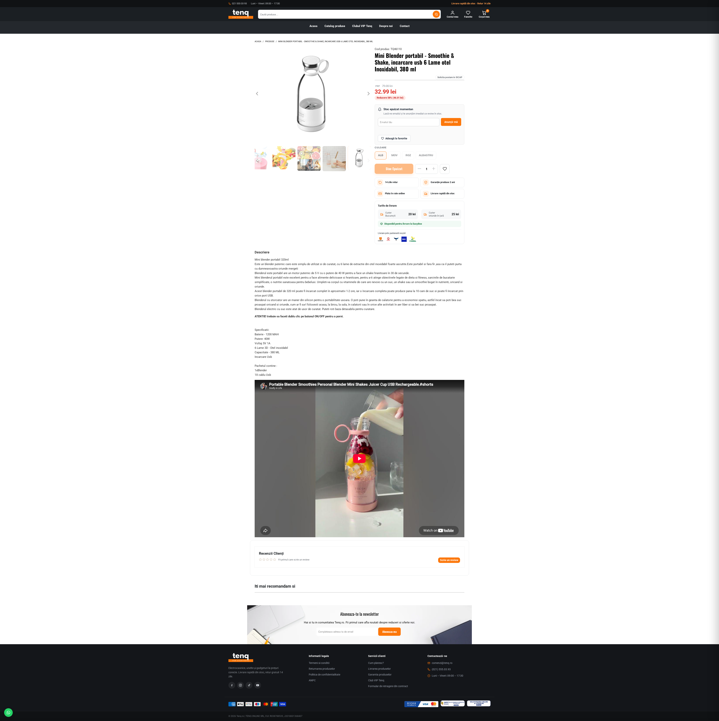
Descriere (262, 252)
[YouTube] (257, 685)
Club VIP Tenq (376, 680)
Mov (394, 155)
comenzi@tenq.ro (442, 662)
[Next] (368, 93)
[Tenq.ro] (240, 14)
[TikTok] (249, 685)
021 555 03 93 (239, 3)
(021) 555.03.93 (441, 669)
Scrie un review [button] (449, 560)
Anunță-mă (451, 121)
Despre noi (386, 26)
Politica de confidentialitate (324, 674)
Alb (380, 155)
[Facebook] (231, 685)
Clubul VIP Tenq (362, 26)
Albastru (426, 155)
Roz (408, 155)
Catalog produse (334, 26)
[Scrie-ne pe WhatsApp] (8, 712)
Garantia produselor (380, 674)
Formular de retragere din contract (388, 686)
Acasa (313, 26)
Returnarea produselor (322, 668)
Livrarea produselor (379, 668)
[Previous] (257, 93)
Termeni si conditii (319, 662)
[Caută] (436, 14)
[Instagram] (240, 685)
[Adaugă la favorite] (445, 169)
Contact (404, 26)
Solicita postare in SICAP (449, 77)
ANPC (312, 680)
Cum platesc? (376, 662)
